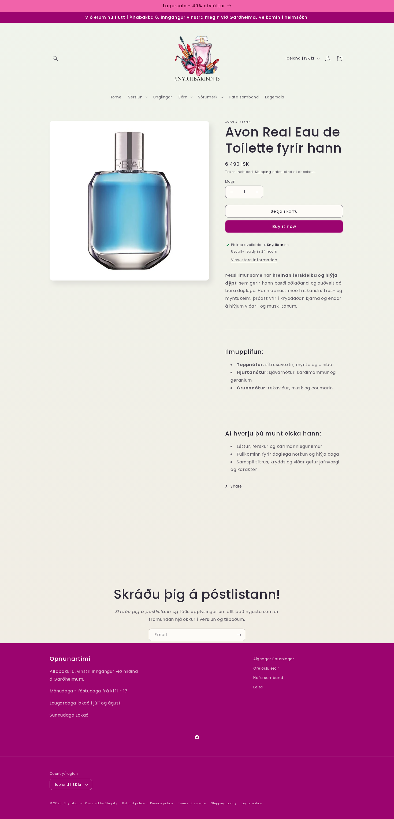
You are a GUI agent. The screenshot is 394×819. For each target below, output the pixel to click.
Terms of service (192, 803)
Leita (258, 687)
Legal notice (251, 803)
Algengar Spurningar (273, 659)
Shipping (263, 171)
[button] (55, 58)
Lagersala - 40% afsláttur (194, 6)
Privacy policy (161, 803)
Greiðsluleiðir (266, 668)
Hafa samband (268, 678)
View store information (254, 260)
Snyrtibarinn (74, 803)
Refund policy (133, 803)
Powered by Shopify (101, 803)
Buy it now (284, 226)
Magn (230, 181)
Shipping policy (224, 803)
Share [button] (236, 486)
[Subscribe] (239, 635)
